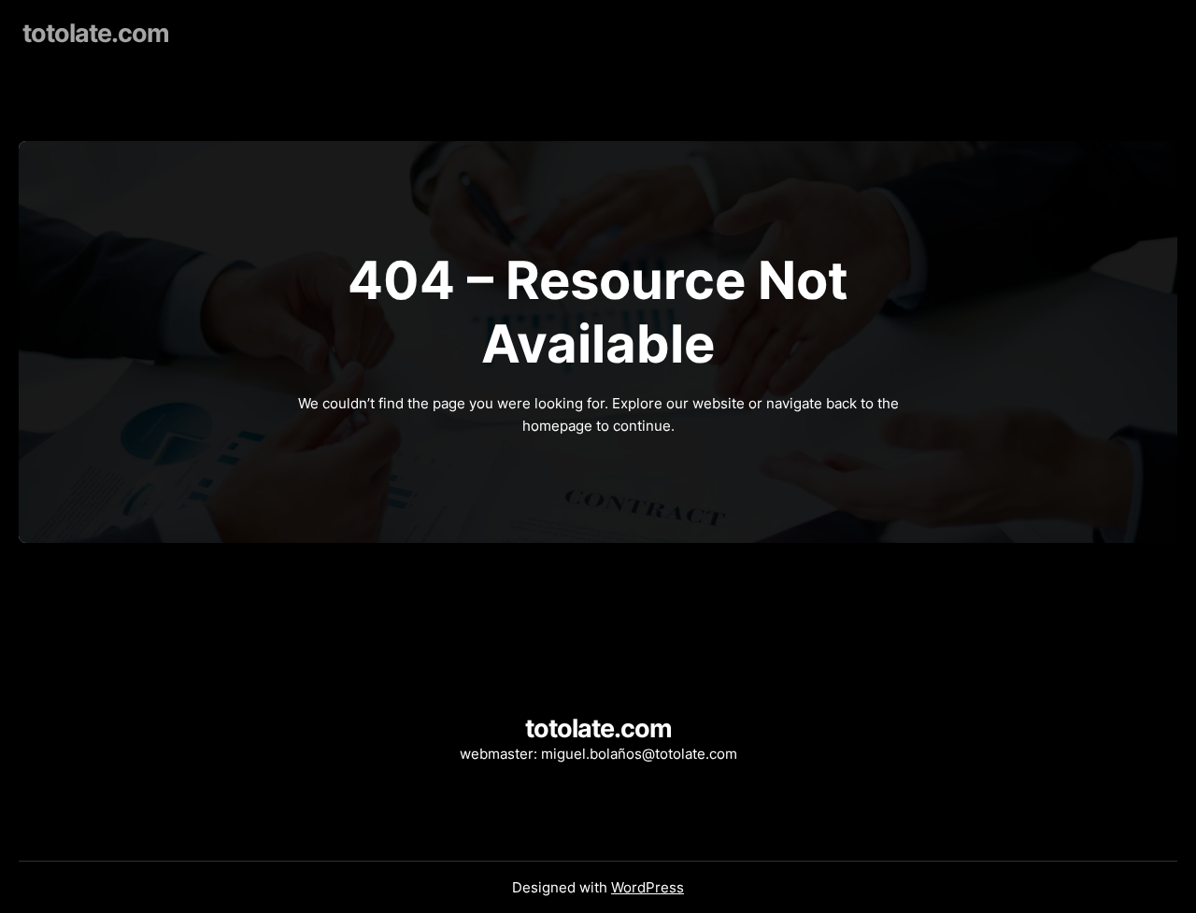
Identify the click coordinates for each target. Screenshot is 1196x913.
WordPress (647, 887)
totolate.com (95, 33)
